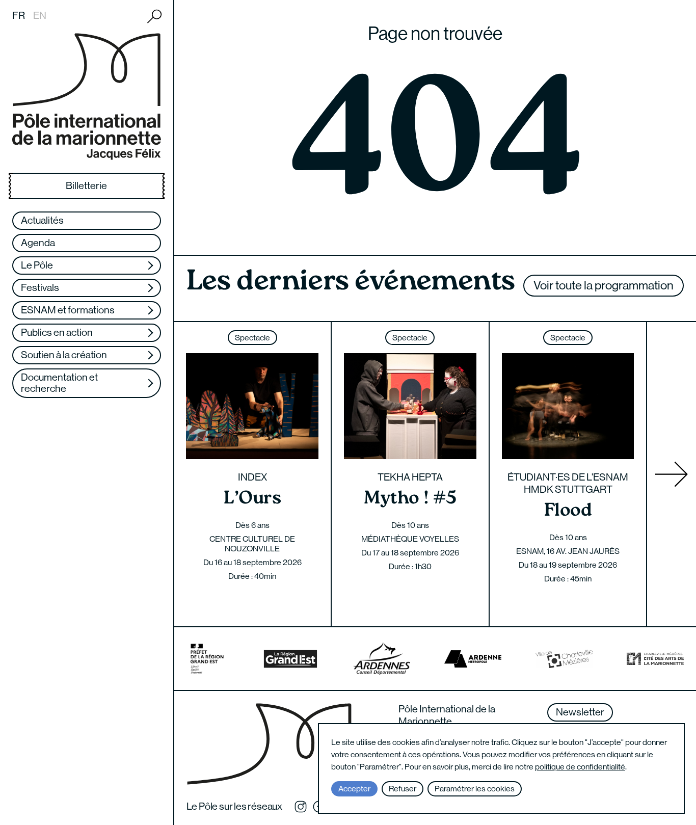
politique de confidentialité (580, 766)
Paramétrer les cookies (475, 788)
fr (18, 15)
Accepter (354, 788)
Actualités (42, 220)
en (39, 15)
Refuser (402, 788)
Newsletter (580, 712)
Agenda (38, 243)
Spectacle (252, 337)
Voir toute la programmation (603, 285)
